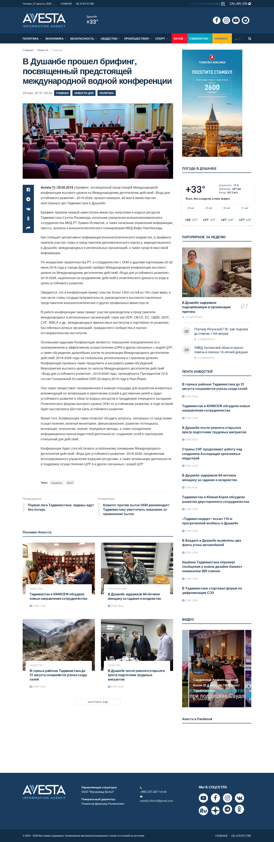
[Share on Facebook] (28, 189)
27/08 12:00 (191, 600)
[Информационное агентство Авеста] (44, 20)
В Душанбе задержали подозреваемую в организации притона (206, 307)
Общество (109, 38)
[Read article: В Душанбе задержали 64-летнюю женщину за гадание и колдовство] (137, 568)
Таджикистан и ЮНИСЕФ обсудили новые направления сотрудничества (58, 596)
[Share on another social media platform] (28, 228)
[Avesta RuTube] (203, 810)
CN (232, 3)
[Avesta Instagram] (227, 798)
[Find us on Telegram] (245, 20)
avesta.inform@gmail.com (156, 801)
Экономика (54, 38)
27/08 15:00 (117, 686)
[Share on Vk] (28, 209)
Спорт (160, 38)
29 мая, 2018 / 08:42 (37, 92)
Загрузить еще (98, 701)
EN (245, 3)
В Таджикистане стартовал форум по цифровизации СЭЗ (212, 590)
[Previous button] (184, 668)
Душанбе (91, 16)
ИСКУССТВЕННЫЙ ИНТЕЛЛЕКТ (205, 3)
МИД (70, 482)
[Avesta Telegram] (227, 809)
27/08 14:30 (191, 465)
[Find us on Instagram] (226, 20)
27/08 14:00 (191, 530)
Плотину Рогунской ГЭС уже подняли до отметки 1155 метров (221, 331)
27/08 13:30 (191, 509)
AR (238, 3)
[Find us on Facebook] (216, 20)
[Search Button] (249, 38)
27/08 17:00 (38, 605)
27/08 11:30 (191, 578)
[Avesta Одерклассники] (239, 809)
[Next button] (248, 668)
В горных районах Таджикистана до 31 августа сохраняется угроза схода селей (58, 675)
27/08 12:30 (191, 552)
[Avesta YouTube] (203, 798)
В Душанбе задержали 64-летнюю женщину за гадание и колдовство (134, 596)
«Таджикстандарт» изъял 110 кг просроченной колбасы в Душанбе (210, 520)
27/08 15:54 (38, 686)
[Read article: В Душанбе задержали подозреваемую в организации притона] (216, 272)
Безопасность (82, 38)
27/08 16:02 (117, 605)
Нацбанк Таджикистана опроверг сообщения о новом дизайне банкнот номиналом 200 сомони (212, 566)
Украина (221, 38)
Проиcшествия (136, 38)
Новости (42, 50)
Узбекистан (198, 38)
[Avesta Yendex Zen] (215, 810)
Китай (178, 38)
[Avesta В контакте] (239, 798)
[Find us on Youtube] (236, 20)
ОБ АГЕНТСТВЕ (85, 3)
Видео (198, 677)
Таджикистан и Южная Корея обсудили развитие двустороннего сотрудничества (215, 499)
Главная (28, 50)
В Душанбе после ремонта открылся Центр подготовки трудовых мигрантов (136, 675)
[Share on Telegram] (28, 199)
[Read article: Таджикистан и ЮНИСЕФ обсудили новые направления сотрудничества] (59, 568)
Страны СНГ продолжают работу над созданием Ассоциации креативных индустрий (212, 453)
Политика (31, 38)
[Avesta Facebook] (215, 798)
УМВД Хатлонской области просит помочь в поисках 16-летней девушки (221, 349)
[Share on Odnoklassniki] (28, 218)
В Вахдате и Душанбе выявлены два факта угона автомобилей (211, 542)
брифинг (56, 482)
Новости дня (83, 93)
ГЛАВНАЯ (66, 3)
